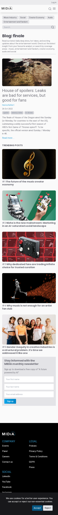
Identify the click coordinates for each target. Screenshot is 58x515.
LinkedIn (6, 476)
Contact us (7, 462)
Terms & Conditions (38, 456)
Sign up (10, 401)
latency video (17, 113)
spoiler (6, 113)
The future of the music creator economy (23, 183)
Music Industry (10, 17)
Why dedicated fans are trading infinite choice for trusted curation (28, 266)
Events (5, 446)
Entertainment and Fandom (16, 22)
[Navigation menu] (54, 8)
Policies (33, 446)
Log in (53, 2)
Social (22, 17)
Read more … (8, 138)
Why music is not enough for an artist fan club (27, 307)
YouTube (6, 481)
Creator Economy (36, 17)
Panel (5, 451)
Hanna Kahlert (8, 105)
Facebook (7, 487)
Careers (5, 456)
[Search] (50, 10)
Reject (48, 508)
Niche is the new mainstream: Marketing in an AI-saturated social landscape (29, 224)
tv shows (29, 113)
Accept (37, 508)
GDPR (32, 462)
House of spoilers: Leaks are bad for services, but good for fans (24, 95)
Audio (50, 17)
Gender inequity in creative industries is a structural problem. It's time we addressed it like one (28, 350)
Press (32, 467)
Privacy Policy (35, 451)
